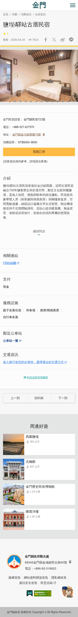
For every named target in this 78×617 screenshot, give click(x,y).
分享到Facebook (45, 39)
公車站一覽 (10, 340)
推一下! (54, 39)
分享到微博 (62, 39)
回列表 (39, 398)
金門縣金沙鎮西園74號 (27, 134)
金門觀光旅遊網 (39, 5)
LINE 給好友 (71, 39)
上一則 (15, 398)
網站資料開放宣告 (36, 577)
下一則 (62, 398)
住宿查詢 (40, 14)
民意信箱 (47, 583)
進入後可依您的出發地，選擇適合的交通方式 (33, 362)
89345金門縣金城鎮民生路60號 (46, 562)
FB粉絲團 (9, 263)
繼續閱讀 (39, 231)
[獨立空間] (39, 76)
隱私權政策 (58, 577)
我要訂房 (39, 151)
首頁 (5, 14)
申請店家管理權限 (37, 377)
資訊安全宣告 (28, 583)
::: (1, 2)
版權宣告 (15, 577)
